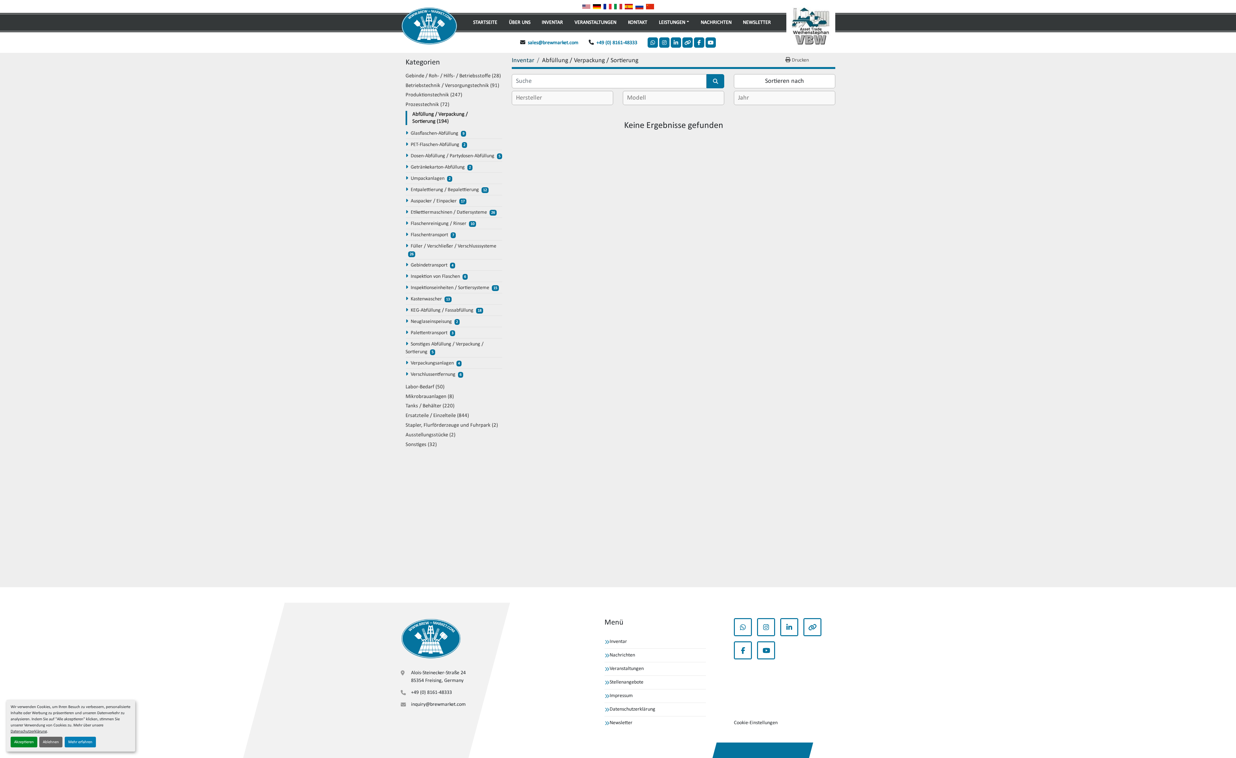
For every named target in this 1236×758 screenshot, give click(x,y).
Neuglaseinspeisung (431, 321)
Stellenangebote (626, 682)
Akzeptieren (24, 742)
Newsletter (757, 22)
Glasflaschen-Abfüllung (434, 133)
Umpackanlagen (428, 178)
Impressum (621, 695)
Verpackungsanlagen (432, 363)
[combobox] (562, 98)
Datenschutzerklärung (29, 731)
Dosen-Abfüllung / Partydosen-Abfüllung (452, 156)
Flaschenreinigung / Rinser (438, 223)
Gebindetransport (429, 265)
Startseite (485, 22)
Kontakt (637, 22)
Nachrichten (716, 22)
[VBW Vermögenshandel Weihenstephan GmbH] (431, 638)
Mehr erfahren (80, 742)
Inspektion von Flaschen (435, 276)
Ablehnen (51, 742)
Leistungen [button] (672, 22)
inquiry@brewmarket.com (438, 704)
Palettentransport (429, 332)
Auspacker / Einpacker (434, 201)
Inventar (552, 22)
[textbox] (533, 98)
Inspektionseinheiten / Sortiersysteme (450, 287)
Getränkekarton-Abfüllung (438, 167)
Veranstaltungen (595, 22)
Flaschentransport (429, 235)
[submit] (715, 81)
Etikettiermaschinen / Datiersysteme (449, 212)
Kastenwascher (426, 299)
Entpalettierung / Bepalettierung (445, 189)
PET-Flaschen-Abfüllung (435, 144)
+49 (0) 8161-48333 (616, 42)
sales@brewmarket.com (553, 42)
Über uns (519, 22)
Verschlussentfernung (433, 374)
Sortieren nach (784, 81)
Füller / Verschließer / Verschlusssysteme (453, 246)
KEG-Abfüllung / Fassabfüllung (442, 310)
